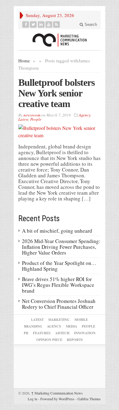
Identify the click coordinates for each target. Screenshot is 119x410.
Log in (32, 398)
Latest (23, 119)
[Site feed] (56, 24)
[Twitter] (33, 24)
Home (24, 60)
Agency (85, 115)
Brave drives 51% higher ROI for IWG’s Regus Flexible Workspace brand (58, 285)
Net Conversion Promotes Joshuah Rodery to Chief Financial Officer (59, 303)
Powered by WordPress (57, 398)
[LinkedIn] (41, 24)
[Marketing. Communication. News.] (59, 39)
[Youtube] (49, 24)
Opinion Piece (49, 339)
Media (71, 326)
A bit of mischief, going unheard (57, 230)
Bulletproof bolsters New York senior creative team (56, 93)
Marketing (59, 319)
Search (90, 24)
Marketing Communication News (57, 393)
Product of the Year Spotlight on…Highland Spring (59, 265)
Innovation (85, 333)
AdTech (62, 333)
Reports (75, 339)
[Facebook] (26, 24)
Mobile (81, 319)
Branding (33, 326)
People (35, 119)
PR (26, 333)
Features (41, 333)
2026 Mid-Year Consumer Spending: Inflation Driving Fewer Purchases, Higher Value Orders (61, 247)
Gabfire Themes (89, 398)
